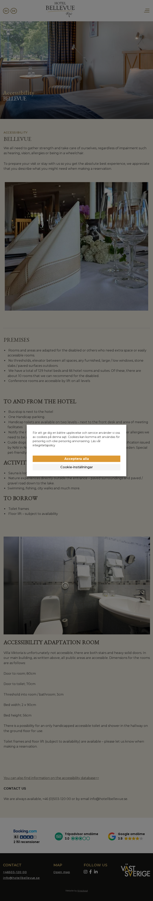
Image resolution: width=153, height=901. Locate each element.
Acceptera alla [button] (76, 459)
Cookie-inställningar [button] (76, 467)
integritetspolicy (44, 445)
